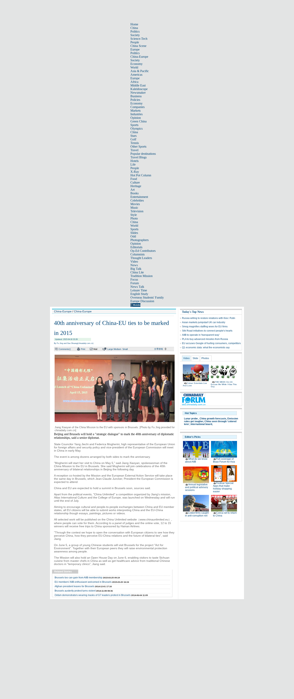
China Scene (138, 46)
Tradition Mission (141, 276)
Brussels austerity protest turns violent (75, 590)
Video (134, 261)
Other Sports (138, 146)
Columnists (137, 254)
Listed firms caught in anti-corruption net (197, 514)
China (134, 28)
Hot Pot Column (140, 175)
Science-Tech (138, 38)
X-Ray (134, 171)
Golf (133, 139)
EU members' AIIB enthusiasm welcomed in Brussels (83, 582)
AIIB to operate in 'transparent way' (200, 335)
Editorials (136, 247)
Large (110, 349)
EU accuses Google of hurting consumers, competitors (211, 343)
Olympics (136, 128)
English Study (139, 294)
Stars (133, 135)
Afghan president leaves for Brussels (74, 586)
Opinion (135, 117)
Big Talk (135, 268)
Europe (135, 49)
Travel (134, 150)
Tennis (134, 143)
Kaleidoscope (139, 89)
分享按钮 (158, 349)
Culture (135, 182)
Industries (136, 114)
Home (134, 24)
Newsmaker (138, 92)
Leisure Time (138, 290)
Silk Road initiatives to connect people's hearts (207, 330)
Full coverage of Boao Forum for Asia (224, 460)
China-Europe (139, 56)
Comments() (65, 349)
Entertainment (139, 197)
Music (134, 207)
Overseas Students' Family (147, 297)
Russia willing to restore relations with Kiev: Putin (208, 318)
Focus (134, 279)
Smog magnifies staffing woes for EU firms (205, 326)
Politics (135, 31)
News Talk (137, 286)
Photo (134, 218)
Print (83, 349)
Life (133, 164)
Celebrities (137, 200)
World (134, 67)
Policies (135, 99)
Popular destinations (143, 153)
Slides (134, 232)
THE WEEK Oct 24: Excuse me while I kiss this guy (224, 384)
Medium (117, 349)
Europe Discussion (142, 301)
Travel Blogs (138, 157)
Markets (135, 110)
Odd (133, 236)
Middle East (138, 85)
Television (136, 211)
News (134, 265)
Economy (136, 64)
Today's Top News (193, 311)
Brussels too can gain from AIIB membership (78, 577)
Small (125, 349)
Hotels (134, 161)
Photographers (139, 240)
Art (132, 189)
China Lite (137, 272)
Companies (137, 107)
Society (135, 35)
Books (134, 193)
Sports (134, 125)
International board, (202, 424)
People (134, 42)
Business (136, 96)
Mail (95, 349)
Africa (134, 81)
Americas (136, 74)
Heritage (135, 186)
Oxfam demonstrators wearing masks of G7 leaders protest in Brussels (93, 595)
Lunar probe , (191, 418)
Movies (135, 204)
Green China (138, 121)
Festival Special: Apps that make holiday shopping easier (223, 487)
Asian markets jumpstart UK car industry (203, 322)
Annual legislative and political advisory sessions (196, 487)
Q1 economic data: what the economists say (206, 347)
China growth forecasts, (213, 418)
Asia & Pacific (139, 71)
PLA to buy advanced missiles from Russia (205, 339)
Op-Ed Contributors (143, 250)
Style (133, 214)
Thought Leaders (141, 258)
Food (133, 179)
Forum (134, 283)
